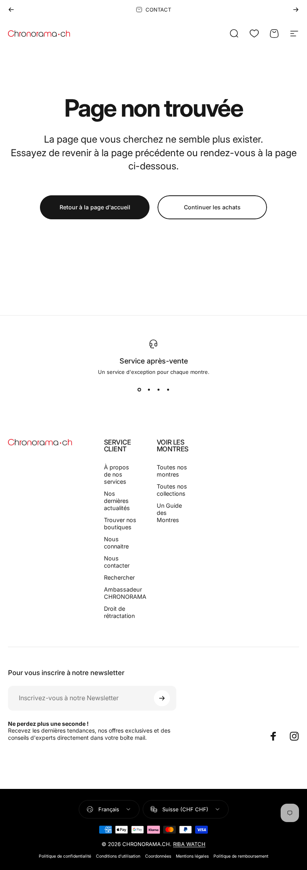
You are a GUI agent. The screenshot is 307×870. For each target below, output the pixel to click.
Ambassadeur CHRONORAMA (125, 593)
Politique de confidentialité (65, 856)
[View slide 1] (139, 389)
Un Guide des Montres (169, 512)
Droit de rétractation (119, 612)
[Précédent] (11, 9)
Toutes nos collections (172, 490)
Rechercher (119, 577)
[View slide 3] (158, 389)
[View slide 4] (168, 389)
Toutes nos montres (172, 471)
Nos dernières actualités (117, 500)
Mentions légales (192, 856)
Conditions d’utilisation (118, 856)
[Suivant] (296, 9)
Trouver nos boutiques (120, 523)
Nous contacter (117, 562)
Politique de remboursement (240, 856)
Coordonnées (158, 856)
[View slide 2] (149, 389)
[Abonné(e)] (162, 698)
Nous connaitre (116, 543)
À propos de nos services (116, 474)
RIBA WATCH (189, 844)
